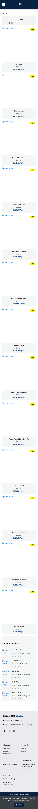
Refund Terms (7, 782)
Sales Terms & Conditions (10, 764)
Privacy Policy (25, 769)
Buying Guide (7, 753)
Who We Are (6, 749)
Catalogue (6, 751)
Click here (20, 716)
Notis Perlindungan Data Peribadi (28, 766)
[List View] (12, 23)
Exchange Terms (8, 785)
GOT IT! (19, 805)
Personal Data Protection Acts (28, 764)
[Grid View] (9, 23)
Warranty (23, 751)
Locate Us (23, 749)
